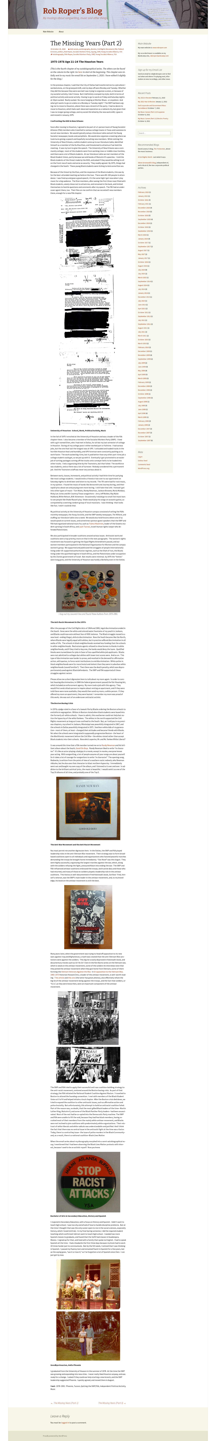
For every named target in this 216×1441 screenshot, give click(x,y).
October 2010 (143, 339)
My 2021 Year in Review (146, 101)
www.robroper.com (159, 47)
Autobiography (58, 54)
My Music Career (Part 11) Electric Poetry (153, 118)
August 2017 (142, 250)
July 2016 (141, 270)
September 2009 (144, 359)
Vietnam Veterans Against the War (76, 971)
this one (71, 977)
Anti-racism (74, 49)
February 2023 (143, 192)
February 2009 (143, 382)
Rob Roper (68, 52)
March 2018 (142, 235)
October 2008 (143, 394)
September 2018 (144, 231)
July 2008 (141, 405)
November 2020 (144, 211)
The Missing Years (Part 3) (112, 1402)
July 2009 (141, 363)
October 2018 (143, 227)
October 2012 (143, 312)
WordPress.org (143, 468)
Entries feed (142, 460)
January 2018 (143, 239)
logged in (65, 1422)
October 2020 (143, 215)
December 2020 (144, 208)
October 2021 (143, 200)
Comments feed (144, 464)
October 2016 (143, 262)
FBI (116, 49)
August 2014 (142, 285)
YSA (120, 52)
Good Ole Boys (82, 748)
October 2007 (143, 436)
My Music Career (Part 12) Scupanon (151, 112)
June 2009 (142, 367)
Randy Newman (108, 745)
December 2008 (144, 386)
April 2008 (141, 413)
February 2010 (143, 347)
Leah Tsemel (84, 526)
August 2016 (142, 266)
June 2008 (142, 409)
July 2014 (141, 289)
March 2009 (142, 378)
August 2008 (142, 402)
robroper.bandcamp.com (159, 56)
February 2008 (143, 421)
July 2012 (141, 320)
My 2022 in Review (145, 98)
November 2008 (144, 390)
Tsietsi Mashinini (96, 523)
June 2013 (142, 305)
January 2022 (143, 196)
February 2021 (143, 204)
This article (59, 977)
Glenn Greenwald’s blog (147, 163)
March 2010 (142, 343)
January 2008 (143, 425)
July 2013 (141, 301)
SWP (98, 52)
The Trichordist (159, 149)
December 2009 (144, 351)
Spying (93, 52)
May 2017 (141, 254)
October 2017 (143, 242)
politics (60, 52)
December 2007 (144, 429)
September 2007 (144, 440)
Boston (93, 49)
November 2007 (144, 433)
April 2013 (141, 308)
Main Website (48, 31)
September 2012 (144, 316)
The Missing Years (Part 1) (64, 1402)
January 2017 (143, 258)
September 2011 (144, 324)
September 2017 (144, 246)
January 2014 (143, 293)
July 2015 (141, 274)
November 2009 (144, 355)
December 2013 (144, 297)
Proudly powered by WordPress (55, 1436)
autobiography (84, 49)
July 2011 (141, 332)
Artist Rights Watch (145, 157)
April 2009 (141, 374)
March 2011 (142, 336)
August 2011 (142, 328)
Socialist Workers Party (81, 52)
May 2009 (141, 370)
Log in (140, 457)
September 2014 (144, 281)
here (80, 72)
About (61, 31)
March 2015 (142, 277)
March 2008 (142, 417)
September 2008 (144, 398)
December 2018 (144, 223)
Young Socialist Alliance (109, 52)
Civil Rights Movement (105, 49)
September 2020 (144, 219)
